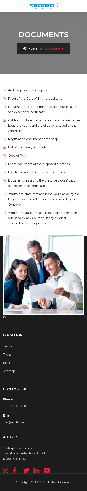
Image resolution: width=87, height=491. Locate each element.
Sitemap (9, 371)
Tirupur (8, 346)
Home (32, 48)
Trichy (7, 354)
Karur (7, 317)
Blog (6, 363)
